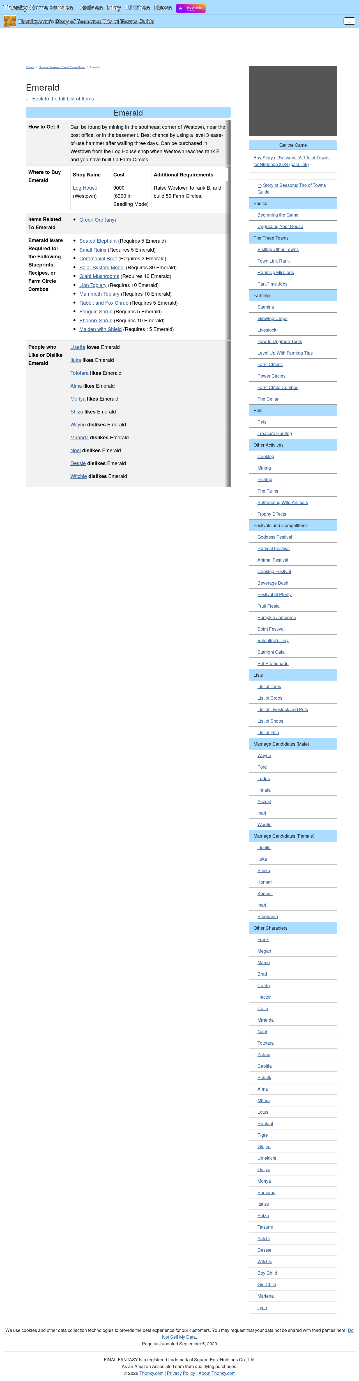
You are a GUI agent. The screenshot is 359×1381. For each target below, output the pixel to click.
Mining (264, 468)
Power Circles (271, 376)
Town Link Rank (273, 261)
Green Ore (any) (97, 219)
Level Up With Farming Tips (285, 353)
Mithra (263, 1100)
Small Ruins (92, 249)
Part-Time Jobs (272, 284)
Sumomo (266, 1192)
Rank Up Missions (275, 272)
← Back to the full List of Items (60, 98)
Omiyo (263, 1169)
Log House (85, 187)
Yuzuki (264, 801)
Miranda (79, 437)
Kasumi (265, 893)
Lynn (262, 1307)
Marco (263, 962)
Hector (264, 997)
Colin (262, 1008)
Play (114, 7)
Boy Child (267, 1273)
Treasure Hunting (274, 433)
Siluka (263, 870)
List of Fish (268, 732)
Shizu (76, 411)
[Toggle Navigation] (349, 21)
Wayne (78, 424)
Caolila (264, 1066)
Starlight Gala (271, 652)
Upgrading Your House (280, 226)
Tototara (79, 372)
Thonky (38, 7)
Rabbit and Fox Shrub (103, 302)
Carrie (263, 985)
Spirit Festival (271, 629)
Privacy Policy (181, 1373)
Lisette (77, 346)
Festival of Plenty (274, 594)
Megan (264, 951)
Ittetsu (263, 1204)
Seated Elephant (98, 240)
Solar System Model (102, 267)
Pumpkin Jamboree (276, 617)
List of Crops (269, 698)
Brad (262, 974)
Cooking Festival (274, 571)
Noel (75, 450)
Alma (76, 385)
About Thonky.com (217, 1373)
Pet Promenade (273, 663)
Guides (91, 7)
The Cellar (268, 399)
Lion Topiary (93, 284)
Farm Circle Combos (277, 387)
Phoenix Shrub (95, 320)
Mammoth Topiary (99, 293)
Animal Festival (272, 560)
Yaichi (263, 1238)
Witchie (78, 475)
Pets (261, 422)
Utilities (137, 7)
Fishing (264, 479)
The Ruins (267, 491)
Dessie (78, 463)
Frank (263, 939)
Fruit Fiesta (268, 606)
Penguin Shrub (95, 311)
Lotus (262, 1112)
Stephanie (267, 916)
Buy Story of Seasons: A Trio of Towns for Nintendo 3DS (292, 160)
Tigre (262, 1135)
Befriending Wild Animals (282, 502)
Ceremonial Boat (98, 258)
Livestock (266, 330)
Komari (264, 882)
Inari (261, 813)
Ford (262, 767)
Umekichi (266, 1158)
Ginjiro (264, 1146)
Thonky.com (34, 21)
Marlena (265, 1296)
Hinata (264, 790)
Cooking (265, 456)
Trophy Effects (271, 514)
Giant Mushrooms (99, 275)
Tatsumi (265, 1227)
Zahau (263, 1054)
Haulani (265, 1123)
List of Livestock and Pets (282, 709)
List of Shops (270, 721)
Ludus (263, 778)
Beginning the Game (277, 215)
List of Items (269, 686)
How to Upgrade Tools (279, 341)
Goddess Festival (274, 537)
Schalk (264, 1077)
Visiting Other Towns (278, 249)
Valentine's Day (273, 640)
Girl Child (266, 1284)
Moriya (78, 398)
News (163, 7)
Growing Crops (272, 318)
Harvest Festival (273, 548)
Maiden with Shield (100, 328)
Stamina (265, 307)
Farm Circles (270, 364)
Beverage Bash (272, 583)
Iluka (75, 359)
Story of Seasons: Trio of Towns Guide (104, 21)
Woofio (264, 824)
